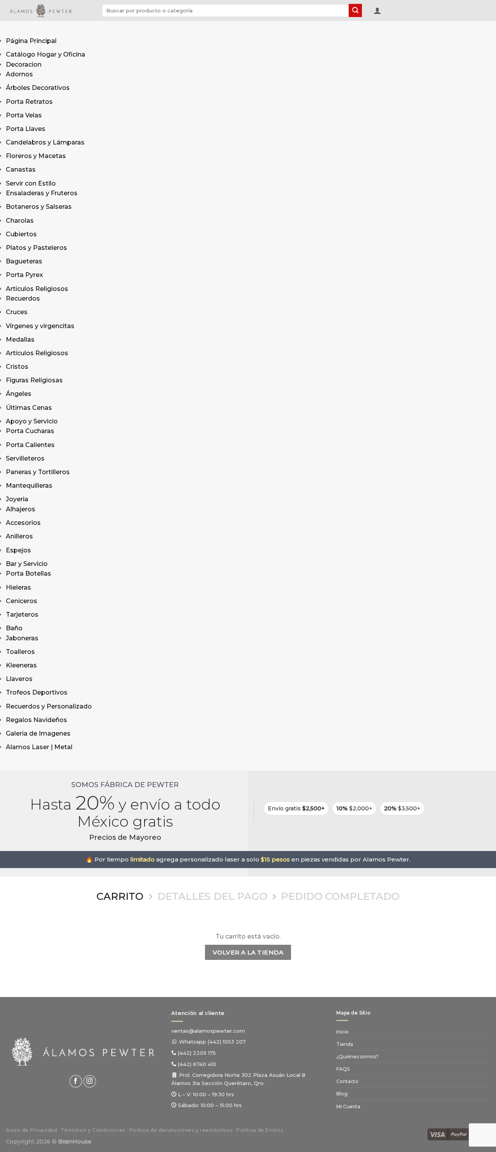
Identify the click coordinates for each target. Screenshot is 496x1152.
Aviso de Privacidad (31, 1130)
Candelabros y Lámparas (45, 142)
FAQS (343, 1069)
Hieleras (18, 587)
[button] (377, 10)
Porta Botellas (28, 573)
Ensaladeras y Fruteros (42, 193)
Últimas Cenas (29, 407)
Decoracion (23, 64)
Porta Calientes (30, 445)
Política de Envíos (259, 1130)
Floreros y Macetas (36, 156)
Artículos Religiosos (37, 288)
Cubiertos (21, 234)
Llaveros (19, 679)
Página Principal (31, 41)
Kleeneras (21, 665)
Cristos (17, 366)
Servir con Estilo (31, 183)
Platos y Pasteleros (36, 247)
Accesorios (23, 522)
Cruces (17, 312)
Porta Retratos (29, 101)
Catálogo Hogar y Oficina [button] (45, 54)
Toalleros (20, 651)
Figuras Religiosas (34, 380)
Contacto (347, 1081)
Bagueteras (24, 261)
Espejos (18, 550)
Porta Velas (24, 115)
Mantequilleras (29, 485)
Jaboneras (22, 638)
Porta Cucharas (30, 431)
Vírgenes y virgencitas (40, 326)
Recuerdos (23, 298)
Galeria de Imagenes (38, 733)
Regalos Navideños (36, 720)
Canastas (21, 169)
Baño (14, 628)
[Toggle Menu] (13, 28)
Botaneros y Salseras (39, 206)
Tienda (344, 1044)
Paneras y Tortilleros (38, 472)
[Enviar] (355, 10)
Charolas (20, 220)
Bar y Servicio (27, 563)
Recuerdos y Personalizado (49, 706)
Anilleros (19, 536)
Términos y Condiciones (93, 1130)
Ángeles (18, 393)
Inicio (342, 1032)
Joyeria (17, 499)
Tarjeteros (22, 614)
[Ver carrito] (391, 12)
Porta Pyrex (24, 275)
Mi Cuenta (348, 1106)
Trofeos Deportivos (36, 692)
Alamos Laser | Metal (39, 747)
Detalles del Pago (212, 896)
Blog (342, 1094)
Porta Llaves (25, 128)
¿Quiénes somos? (357, 1056)
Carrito (119, 896)
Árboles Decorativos (38, 87)
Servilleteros (25, 458)
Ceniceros (21, 601)
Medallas (20, 339)
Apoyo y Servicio (32, 421)
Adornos (19, 74)
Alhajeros (20, 509)
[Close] (13, 763)
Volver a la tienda (248, 952)
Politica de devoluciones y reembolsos (181, 1130)
